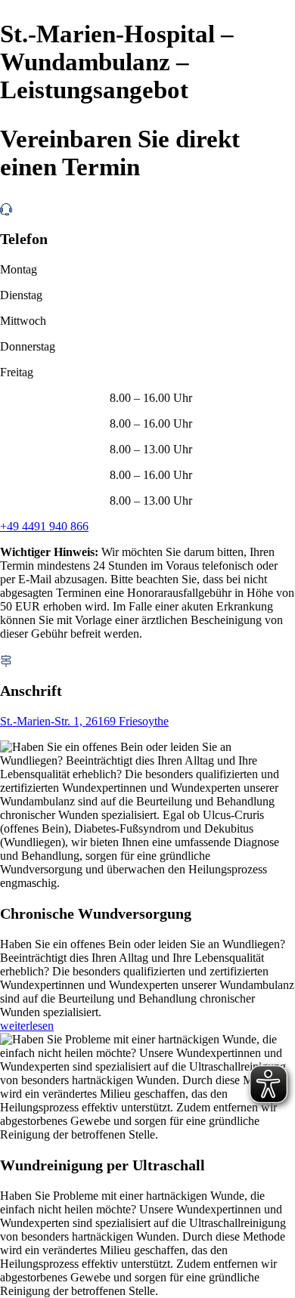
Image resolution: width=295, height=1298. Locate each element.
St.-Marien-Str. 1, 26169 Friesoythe (84, 721)
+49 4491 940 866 (44, 526)
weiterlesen (27, 1025)
